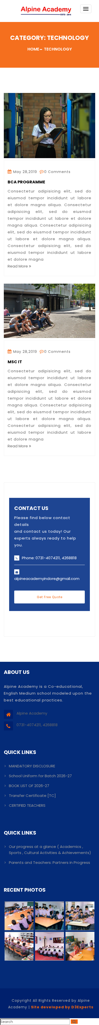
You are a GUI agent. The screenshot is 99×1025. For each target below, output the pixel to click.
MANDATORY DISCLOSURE (32, 766)
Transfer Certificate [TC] (32, 795)
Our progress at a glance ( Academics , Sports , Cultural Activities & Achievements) (50, 849)
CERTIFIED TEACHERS (27, 805)
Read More (18, 266)
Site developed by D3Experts (62, 1007)
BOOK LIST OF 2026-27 (29, 785)
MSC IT (15, 362)
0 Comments (57, 171)
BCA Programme (26, 182)
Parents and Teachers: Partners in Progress (49, 862)
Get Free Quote (49, 597)
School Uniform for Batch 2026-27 (40, 775)
